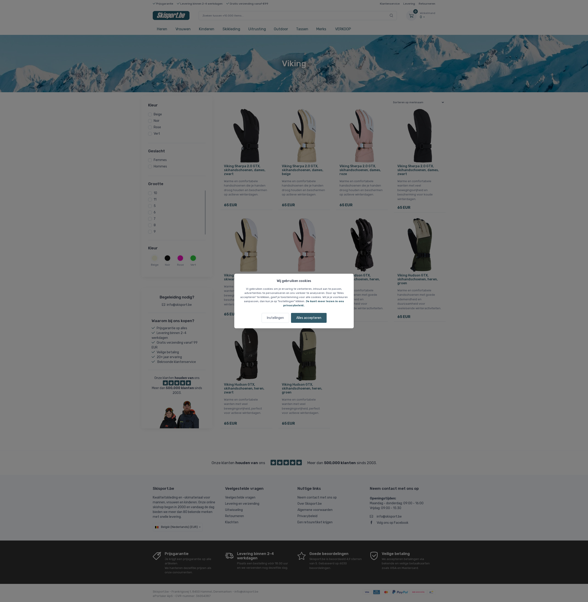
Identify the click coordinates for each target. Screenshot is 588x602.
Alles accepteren (308, 318)
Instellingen (275, 318)
